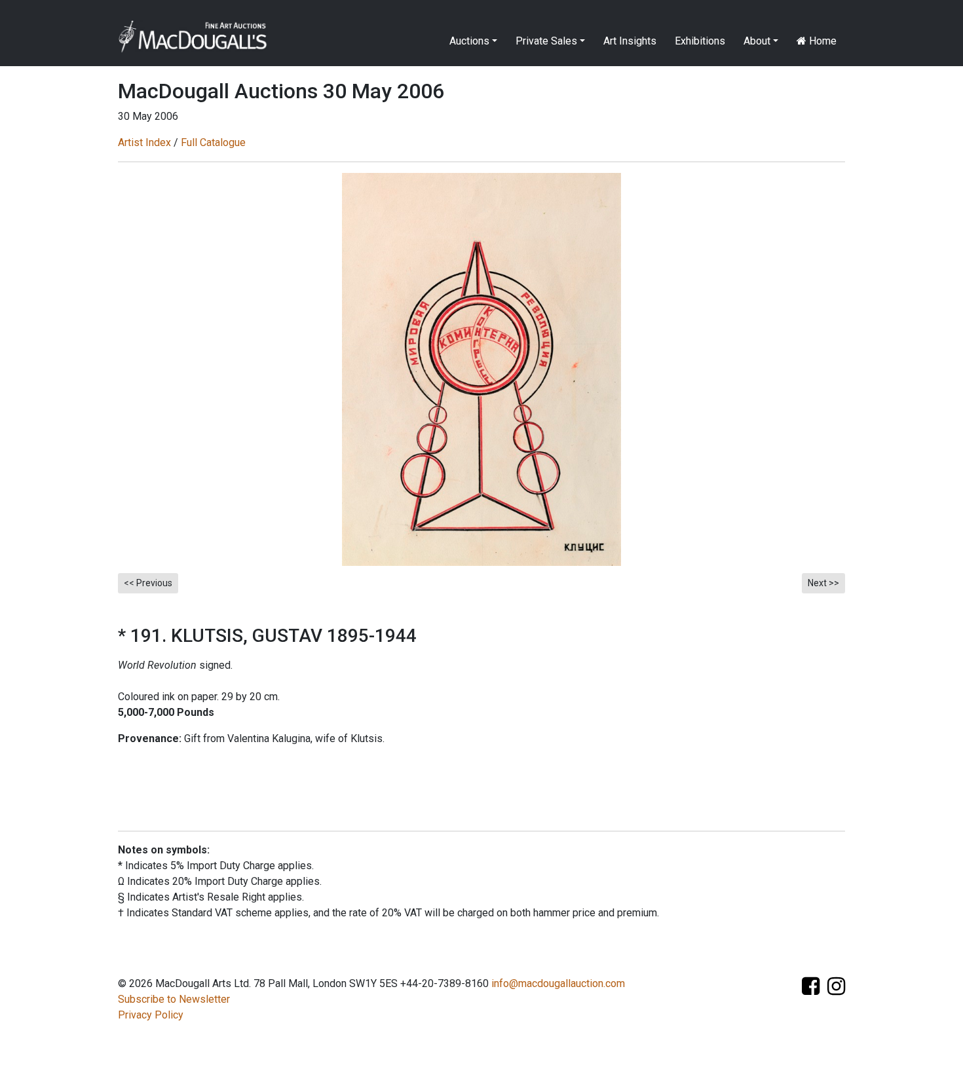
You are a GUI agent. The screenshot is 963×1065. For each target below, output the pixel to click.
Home (821, 41)
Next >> (823, 583)
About (757, 41)
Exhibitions (700, 41)
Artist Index (144, 142)
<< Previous (148, 583)
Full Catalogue (213, 142)
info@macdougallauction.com (558, 983)
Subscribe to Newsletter (174, 999)
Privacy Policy (150, 1015)
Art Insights (629, 41)
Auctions (469, 41)
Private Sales (546, 41)
